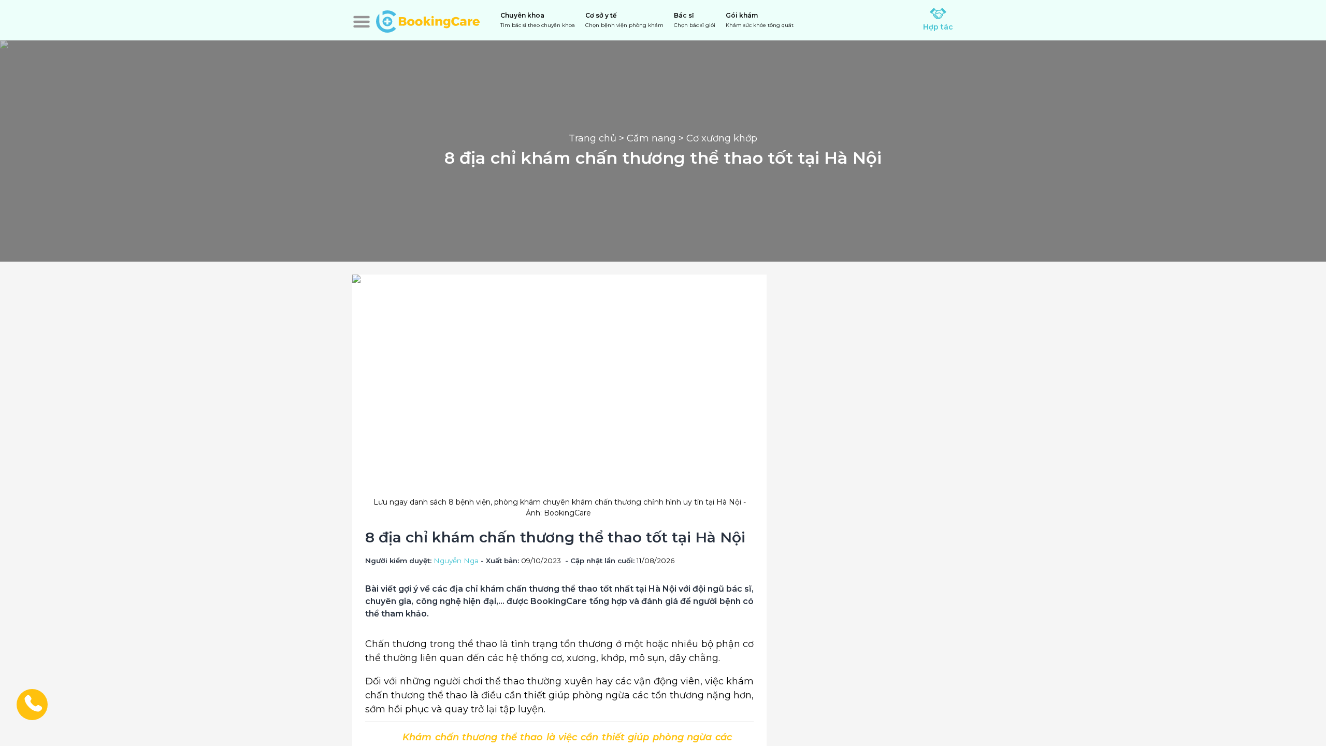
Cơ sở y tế (624, 19)
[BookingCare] (428, 20)
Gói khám (760, 19)
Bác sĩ (694, 19)
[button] (361, 21)
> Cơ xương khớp (716, 138)
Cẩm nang (651, 138)
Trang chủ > (598, 138)
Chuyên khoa (537, 19)
